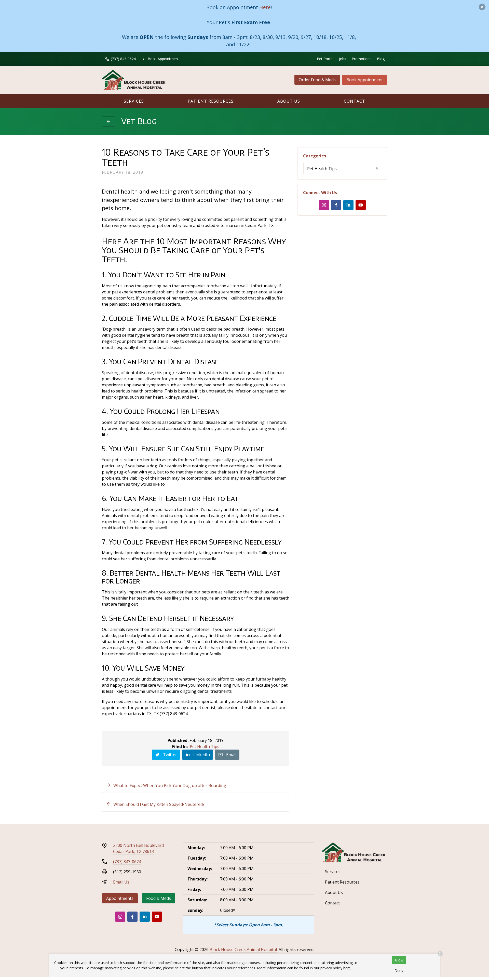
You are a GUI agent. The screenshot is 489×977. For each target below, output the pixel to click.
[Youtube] (361, 205)
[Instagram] (324, 205)
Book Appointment (364, 80)
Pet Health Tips (204, 746)
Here (265, 7)
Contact (354, 101)
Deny (399, 970)
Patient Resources (211, 101)
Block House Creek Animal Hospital (243, 949)
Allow (399, 960)
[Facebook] (336, 205)
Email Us (121, 882)
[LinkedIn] (348, 205)
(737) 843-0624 (127, 861)
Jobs (342, 58)
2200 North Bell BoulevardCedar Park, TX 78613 (138, 848)
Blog (381, 58)
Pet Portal (325, 58)
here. (347, 968)
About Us (288, 101)
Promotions (361, 58)
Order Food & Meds (317, 80)
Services (134, 101)
